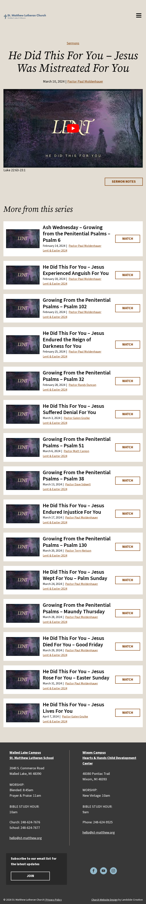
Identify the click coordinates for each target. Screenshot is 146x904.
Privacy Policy (54, 900)
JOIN (30, 876)
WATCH (127, 238)
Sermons (73, 43)
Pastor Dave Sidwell (78, 484)
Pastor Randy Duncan (82, 385)
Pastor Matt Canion (76, 451)
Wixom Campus (94, 752)
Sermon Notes (124, 181)
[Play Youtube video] (73, 128)
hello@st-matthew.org (26, 838)
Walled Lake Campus (25, 752)
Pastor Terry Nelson (78, 551)
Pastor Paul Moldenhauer (85, 81)
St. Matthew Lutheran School (32, 758)
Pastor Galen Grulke (77, 418)
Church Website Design (104, 900)
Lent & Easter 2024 (55, 251)
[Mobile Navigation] (138, 15)
